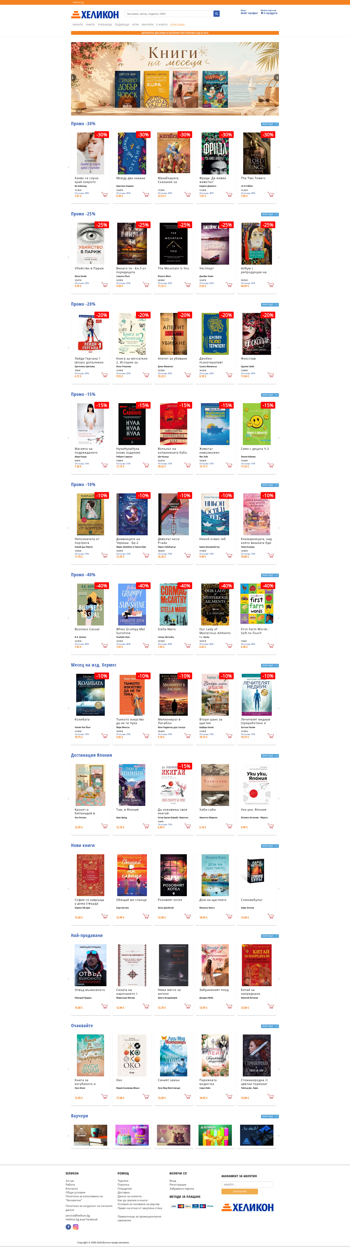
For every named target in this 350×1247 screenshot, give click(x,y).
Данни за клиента (129, 1196)
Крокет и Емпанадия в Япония (85, 813)
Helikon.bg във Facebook (82, 1219)
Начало (78, 24)
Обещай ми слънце (131, 900)
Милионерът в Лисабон (169, 721)
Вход (173, 1180)
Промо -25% (83, 214)
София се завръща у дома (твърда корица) (89, 903)
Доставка (124, 1192)
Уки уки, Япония (254, 810)
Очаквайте (82, 1025)
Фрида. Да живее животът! (212, 180)
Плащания (125, 1188)
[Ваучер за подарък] (90, 1135)
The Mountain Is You (173, 268)
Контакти (72, 1188)
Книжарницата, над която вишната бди (256, 541)
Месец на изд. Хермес (93, 665)
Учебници (105, 24)
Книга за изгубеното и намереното (85, 1084)
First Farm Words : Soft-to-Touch (255, 631)
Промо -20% (83, 304)
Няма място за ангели (169, 992)
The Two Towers (253, 178)
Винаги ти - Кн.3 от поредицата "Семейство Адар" (131, 272)
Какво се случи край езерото (86, 180)
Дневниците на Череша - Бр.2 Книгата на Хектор (130, 543)
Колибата (82, 719)
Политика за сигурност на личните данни (89, 1207)
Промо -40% (83, 574)
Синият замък (169, 1080)
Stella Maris (167, 629)
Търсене (123, 1180)
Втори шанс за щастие (210, 721)
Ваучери (147, 24)
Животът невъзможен (209, 451)
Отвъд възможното (90, 990)
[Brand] (94, 11)
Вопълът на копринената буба (172, 451)
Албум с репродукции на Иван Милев (254, 272)
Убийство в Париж (89, 268)
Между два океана (130, 178)
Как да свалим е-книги (133, 1200)
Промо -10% (83, 484)
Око (119, 1080)
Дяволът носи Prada (169, 541)
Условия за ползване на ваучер (139, 1204)
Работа (70, 1184)
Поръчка (123, 1184)
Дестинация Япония (91, 755)
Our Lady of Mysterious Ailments (215, 631)
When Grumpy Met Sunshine (130, 631)
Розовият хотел (170, 900)
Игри (135, 24)
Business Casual (87, 629)
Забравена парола (182, 1188)
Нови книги (83, 845)
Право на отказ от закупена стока (140, 1208)
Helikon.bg (78, 2)
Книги (90, 24)
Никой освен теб (212, 539)
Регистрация (178, 1184)
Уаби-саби (207, 810)
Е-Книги (162, 24)
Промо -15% (83, 394)
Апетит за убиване (172, 358)
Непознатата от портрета (87, 541)
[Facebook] (68, 1227)
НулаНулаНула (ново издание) (128, 451)
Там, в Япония (127, 810)
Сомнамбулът (251, 900)
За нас (70, 1180)
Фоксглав (248, 358)
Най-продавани (87, 935)
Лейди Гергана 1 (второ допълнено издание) (89, 362)
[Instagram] (75, 1227)
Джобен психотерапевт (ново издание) (211, 362)
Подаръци (122, 24)
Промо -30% (83, 123)
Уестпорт (206, 268)
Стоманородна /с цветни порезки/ (254, 1082)
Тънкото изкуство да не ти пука (130, 721)
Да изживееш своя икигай (172, 811)
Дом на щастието (213, 900)
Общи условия (75, 1192)
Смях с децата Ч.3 (255, 449)
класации (177, 24)
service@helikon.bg (78, 1215)
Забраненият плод (214, 990)
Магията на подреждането (86, 451)
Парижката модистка (208, 1082)
